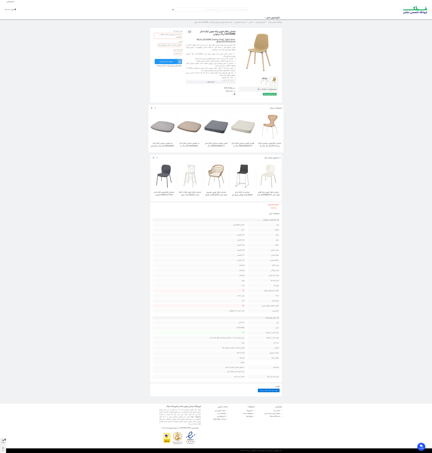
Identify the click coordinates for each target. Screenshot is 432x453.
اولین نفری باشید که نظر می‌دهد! (167, 66)
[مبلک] (415, 9)
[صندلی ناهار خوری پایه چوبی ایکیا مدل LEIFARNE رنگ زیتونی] (258, 73)
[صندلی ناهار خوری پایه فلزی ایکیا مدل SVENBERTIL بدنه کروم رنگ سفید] (268, 176)
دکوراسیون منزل (273, 17)
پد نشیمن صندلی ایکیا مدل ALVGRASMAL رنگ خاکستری (162, 144)
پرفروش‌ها (249, 416)
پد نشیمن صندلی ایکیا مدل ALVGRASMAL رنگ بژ (189, 144)
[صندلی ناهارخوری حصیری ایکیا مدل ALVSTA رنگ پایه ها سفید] (269, 127)
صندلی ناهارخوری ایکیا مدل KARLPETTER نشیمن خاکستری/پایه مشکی (164, 195)
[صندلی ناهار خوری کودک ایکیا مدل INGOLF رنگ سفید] (190, 176)
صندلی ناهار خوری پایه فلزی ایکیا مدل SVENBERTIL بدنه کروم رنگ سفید (268, 195)
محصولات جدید (248, 413)
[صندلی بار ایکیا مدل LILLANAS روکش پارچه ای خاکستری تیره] (242, 176)
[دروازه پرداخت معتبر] (167, 438)
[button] (155, 108)
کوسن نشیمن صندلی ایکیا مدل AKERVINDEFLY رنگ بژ (243, 144)
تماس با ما (276, 410)
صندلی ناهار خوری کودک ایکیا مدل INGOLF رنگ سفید (190, 193)
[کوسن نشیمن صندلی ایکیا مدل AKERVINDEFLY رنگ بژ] (243, 127)
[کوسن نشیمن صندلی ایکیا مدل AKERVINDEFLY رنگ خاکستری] (216, 127)
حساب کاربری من (220, 410)
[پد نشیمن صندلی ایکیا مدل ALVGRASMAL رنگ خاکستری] (162, 127)
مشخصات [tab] (273, 208)
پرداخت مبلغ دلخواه (219, 419)
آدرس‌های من (221, 416)
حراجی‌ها (250, 410)
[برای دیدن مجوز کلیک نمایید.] (177, 438)
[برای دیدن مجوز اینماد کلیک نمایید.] (190, 438)
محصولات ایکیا (196, 417)
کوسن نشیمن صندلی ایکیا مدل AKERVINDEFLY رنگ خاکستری (216, 146)
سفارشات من (222, 413)
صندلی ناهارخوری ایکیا (270, 94)
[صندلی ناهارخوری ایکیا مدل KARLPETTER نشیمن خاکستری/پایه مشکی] (164, 176)
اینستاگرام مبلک (275, 416)
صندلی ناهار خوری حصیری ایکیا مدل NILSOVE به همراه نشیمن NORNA (216, 195)
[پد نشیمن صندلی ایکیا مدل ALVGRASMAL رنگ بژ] (189, 127)
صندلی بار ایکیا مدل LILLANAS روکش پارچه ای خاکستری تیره (242, 195)
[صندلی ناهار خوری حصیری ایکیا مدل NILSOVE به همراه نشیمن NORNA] (216, 176)
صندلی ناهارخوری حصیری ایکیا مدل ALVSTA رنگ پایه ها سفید (269, 146)
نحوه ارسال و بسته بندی (272, 413)
